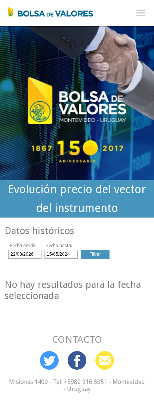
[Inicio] (46, 10)
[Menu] (141, 13)
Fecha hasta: (59, 245)
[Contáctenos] (104, 360)
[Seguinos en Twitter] (49, 360)
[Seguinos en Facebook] (77, 360)
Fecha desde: (23, 245)
